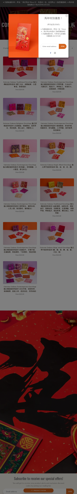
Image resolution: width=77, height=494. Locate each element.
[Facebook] (50, 53)
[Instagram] (55, 53)
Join (62, 46)
